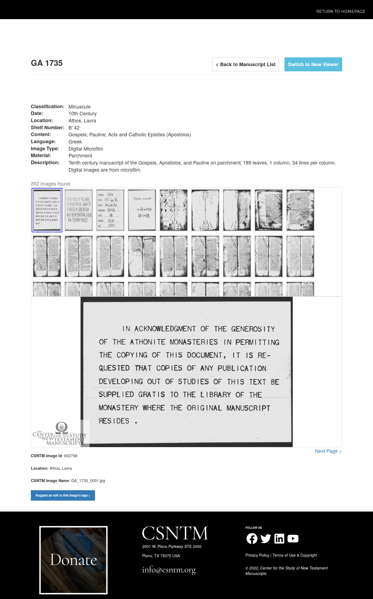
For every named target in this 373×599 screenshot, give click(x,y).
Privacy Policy (257, 555)
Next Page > (328, 450)
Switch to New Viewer (313, 64)
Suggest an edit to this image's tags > (62, 495)
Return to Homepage (340, 11)
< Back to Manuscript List (246, 64)
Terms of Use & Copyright (295, 555)
